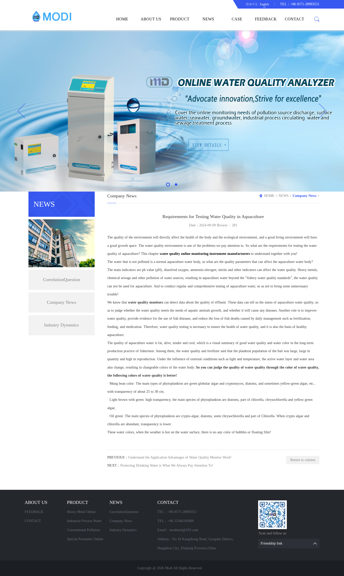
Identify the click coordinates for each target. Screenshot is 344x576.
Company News (61, 302)
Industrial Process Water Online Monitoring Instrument (84, 522)
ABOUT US (151, 19)
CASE (237, 19)
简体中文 (252, 4)
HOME (122, 19)
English (264, 4)
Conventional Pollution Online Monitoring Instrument (83, 531)
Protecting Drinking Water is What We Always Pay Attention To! (166, 465)
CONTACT (294, 19)
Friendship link (271, 543)
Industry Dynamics (61, 324)
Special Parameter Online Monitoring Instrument (85, 540)
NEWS (208, 19)
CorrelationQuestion (61, 279)
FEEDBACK (266, 19)
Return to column (302, 460)
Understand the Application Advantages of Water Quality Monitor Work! (180, 457)
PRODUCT (179, 19)
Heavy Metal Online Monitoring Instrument (83, 513)
